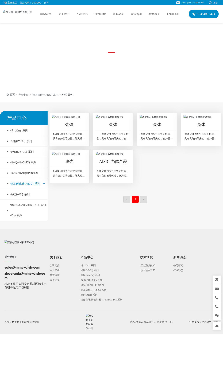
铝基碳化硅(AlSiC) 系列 (45, 94)
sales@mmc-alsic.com (192, 2)
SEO (171, 321)
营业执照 (162, 321)
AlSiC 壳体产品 (113, 161)
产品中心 (23, 94)
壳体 (69, 124)
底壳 (69, 161)
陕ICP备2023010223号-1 (142, 322)
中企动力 (206, 322)
